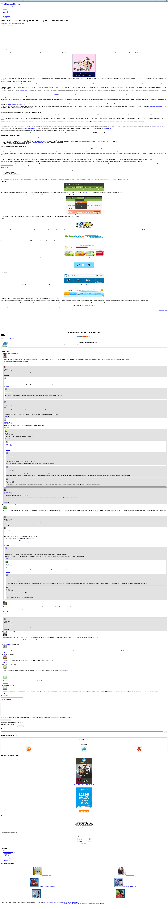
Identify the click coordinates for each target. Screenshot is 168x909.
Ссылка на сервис (75, 240)
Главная (5, 9)
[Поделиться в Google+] (85, 336)
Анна (4, 631)
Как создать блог (130, 875)
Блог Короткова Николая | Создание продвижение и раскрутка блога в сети (61, 902)
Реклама (5, 17)
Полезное (5, 856)
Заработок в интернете (10, 338)
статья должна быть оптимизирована (39, 142)
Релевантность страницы (130, 897)
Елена (6, 550)
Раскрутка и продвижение (9, 857)
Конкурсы (5, 12)
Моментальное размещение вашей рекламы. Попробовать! (18, 0)
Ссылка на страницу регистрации (96, 257)
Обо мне (5, 14)
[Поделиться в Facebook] (81, 336)
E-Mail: (2, 725)
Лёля (4, 654)
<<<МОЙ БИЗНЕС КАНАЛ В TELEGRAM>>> (84, 784)
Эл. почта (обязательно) (6, 699)
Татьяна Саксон (6, 353)
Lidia (4, 601)
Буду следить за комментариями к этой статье (12, 722)
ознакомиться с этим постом (7, 165)
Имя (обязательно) (5, 695)
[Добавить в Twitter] (77, 336)
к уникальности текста (106, 141)
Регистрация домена (46, 875)
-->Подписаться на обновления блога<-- (84, 305)
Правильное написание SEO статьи (47, 886)
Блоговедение (6, 850)
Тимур (4, 664)
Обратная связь (6, 16)
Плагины (5, 855)
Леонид (5, 504)
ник (4, 685)
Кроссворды (6, 853)
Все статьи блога (7, 11)
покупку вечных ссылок (29, 128)
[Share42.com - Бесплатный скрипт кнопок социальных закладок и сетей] (90, 336)
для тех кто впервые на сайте (7, 6)
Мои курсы (5, 13)
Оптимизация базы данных (47, 897)
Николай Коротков (163, 310)
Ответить (5, 363)
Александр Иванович (8, 530)
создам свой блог (23, 90)
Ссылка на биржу (85, 284)
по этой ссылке (87, 192)
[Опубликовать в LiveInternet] (89, 336)
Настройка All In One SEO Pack (130, 886)
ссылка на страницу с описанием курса (16, 104)
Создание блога (6, 859)
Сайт (2, 702)
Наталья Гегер (7, 369)
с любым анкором (107, 128)
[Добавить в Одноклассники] (87, 336)
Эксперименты (6, 860)
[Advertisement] (84, 38)
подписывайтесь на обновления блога (156, 106)
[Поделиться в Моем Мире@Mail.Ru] (83, 336)
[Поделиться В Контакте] (79, 336)
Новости (5, 854)
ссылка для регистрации (156, 126)
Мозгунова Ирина (9, 391)
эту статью (56, 94)
